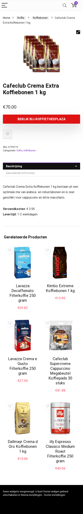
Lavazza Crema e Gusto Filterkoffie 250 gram (22, 366)
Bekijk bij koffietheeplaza (41, 119)
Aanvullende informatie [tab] (20, 173)
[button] (78, 32)
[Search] (64, 5)
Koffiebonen (40, 17)
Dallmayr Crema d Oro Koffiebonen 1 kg (23, 446)
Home (6, 17)
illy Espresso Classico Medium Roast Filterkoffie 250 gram (60, 451)
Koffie (20, 17)
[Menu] (4, 5)
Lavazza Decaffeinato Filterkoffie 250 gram (22, 293)
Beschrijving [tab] (14, 166)
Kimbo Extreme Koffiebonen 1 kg (60, 288)
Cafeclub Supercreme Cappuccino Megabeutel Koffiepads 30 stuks (60, 370)
